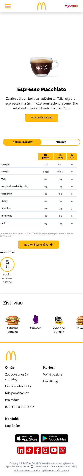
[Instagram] (45, 450)
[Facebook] (37, 450)
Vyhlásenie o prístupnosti (55, 470)
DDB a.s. (25, 466)
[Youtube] (53, 450)
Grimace (36, 328)
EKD (74, 466)
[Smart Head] (62, 450)
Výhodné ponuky (59, 330)
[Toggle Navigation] (8, 6)
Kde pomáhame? (17, 393)
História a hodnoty (18, 386)
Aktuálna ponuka (12, 330)
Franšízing (50, 381)
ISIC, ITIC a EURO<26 (19, 407)
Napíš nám (12, 426)
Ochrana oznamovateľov (27, 470)
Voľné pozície (52, 374)
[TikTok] (29, 450)
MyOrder (71, 6)
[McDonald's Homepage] (42, 6)
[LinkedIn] (20, 450)
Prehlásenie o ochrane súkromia (53, 466)
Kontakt (12, 418)
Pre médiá (12, 400)
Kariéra (49, 367)
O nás (10, 367)
